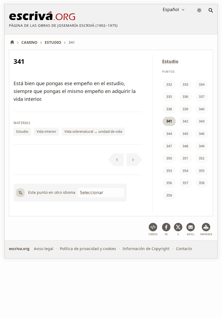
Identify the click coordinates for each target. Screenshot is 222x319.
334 (201, 84)
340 (201, 109)
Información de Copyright (146, 248)
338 (169, 109)
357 (185, 182)
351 (185, 158)
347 (169, 146)
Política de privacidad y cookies (88, 248)
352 (201, 158)
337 (201, 96)
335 (169, 96)
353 (169, 170)
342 (185, 121)
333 (185, 84)
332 (169, 84)
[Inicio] (14, 42)
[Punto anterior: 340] (116, 159)
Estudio (22, 131)
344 (169, 133)
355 (201, 170)
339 (185, 109)
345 (185, 133)
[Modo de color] (199, 10)
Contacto (184, 248)
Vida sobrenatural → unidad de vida (93, 131)
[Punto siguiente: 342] (134, 159)
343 (201, 121)
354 (185, 170)
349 (201, 146)
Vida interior (46, 131)
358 (201, 182)
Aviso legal (43, 248)
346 (201, 133)
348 (185, 146)
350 (169, 158)
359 (169, 195)
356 (169, 182)
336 (185, 96)
